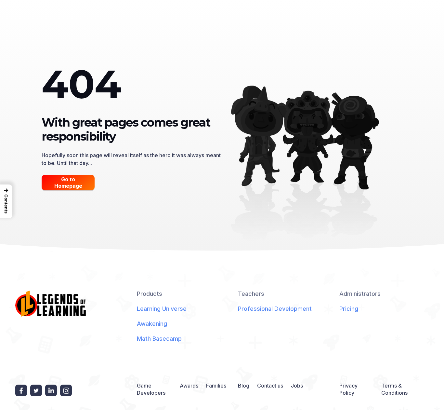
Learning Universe (162, 308)
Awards (189, 385)
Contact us (270, 385)
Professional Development (275, 308)
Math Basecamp (159, 338)
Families (216, 385)
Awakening (152, 323)
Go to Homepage (68, 182)
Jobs (297, 385)
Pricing (348, 308)
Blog (243, 385)
